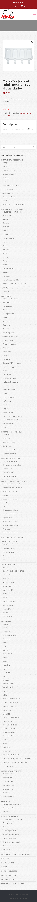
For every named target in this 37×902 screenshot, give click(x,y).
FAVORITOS (5, 859)
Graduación (6, 302)
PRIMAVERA (7, 609)
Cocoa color (7, 639)
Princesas (6, 355)
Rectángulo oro (8, 789)
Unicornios (6, 325)
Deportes (6, 329)
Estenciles (6, 291)
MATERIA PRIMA (6, 621)
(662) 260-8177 (19, 2)
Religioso (6, 227)
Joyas (4, 246)
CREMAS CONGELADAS (10, 703)
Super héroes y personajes (12, 367)
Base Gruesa (7, 793)
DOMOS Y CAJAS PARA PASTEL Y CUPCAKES (15, 854)
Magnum (22, 113)
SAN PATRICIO (7, 617)
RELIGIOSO (6, 579)
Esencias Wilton (8, 473)
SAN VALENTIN (8, 575)
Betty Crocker (7, 654)
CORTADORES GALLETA (11, 299)
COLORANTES (7, 722)
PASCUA (5, 594)
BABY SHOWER (8, 590)
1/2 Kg (5, 695)
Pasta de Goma (8, 766)
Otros (5, 643)
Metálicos (6, 812)
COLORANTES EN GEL (10, 725)
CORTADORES (6, 296)
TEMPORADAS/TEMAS (8, 565)
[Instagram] (15, 7)
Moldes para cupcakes (10, 521)
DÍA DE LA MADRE (9, 601)
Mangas (5, 163)
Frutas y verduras (8, 314)
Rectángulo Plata (8, 785)
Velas (4, 560)
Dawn (5, 661)
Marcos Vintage (8, 306)
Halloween (6, 223)
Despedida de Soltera (10, 336)
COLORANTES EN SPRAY (11, 755)
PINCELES (6, 288)
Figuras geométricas (9, 378)
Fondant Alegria (8, 687)
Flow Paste (6, 747)
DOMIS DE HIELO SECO (9, 871)
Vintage (5, 234)
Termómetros (7, 823)
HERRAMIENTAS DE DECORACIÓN (12, 160)
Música (5, 371)
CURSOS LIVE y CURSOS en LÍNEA (12, 884)
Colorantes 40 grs (9, 728)
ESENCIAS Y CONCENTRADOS (11, 458)
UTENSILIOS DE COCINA (9, 816)
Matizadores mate (9, 442)
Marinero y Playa (8, 333)
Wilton (5, 743)
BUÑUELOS (7, 850)
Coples (5, 182)
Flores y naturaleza (9, 390)
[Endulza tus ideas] (9, 14)
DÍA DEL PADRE (8, 605)
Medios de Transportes (10, 382)
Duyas (5, 166)
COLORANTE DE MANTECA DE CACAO (15, 762)
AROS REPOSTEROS (7, 879)
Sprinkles (6, 435)
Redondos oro (7, 778)
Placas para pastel (9, 548)
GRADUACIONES (8, 582)
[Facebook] (12, 7)
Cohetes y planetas (9, 340)
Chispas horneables (9, 635)
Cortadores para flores (10, 420)
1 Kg (4, 691)
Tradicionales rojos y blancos (12, 804)
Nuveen (5, 627)
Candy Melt (6, 631)
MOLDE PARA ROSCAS (10, 499)
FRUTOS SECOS (8, 710)
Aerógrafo (6, 193)
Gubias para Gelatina (10, 197)
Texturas (6, 178)
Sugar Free (6, 669)
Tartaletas (6, 529)
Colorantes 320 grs (9, 732)
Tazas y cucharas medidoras (12, 819)
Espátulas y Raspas (9, 170)
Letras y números (9, 269)
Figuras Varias (7, 518)
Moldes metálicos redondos (12, 484)
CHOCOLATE (7, 624)
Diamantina (7, 438)
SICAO (5, 646)
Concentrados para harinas (12, 465)
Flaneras (5, 495)
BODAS (5, 598)
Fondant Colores (8, 684)
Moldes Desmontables (10, 533)
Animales (6, 386)
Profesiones (7, 401)
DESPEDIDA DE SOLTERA (11, 586)
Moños (5, 253)
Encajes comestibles (9, 454)
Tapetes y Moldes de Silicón (12, 514)
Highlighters (7, 446)
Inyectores (6, 276)
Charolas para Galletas (10, 510)
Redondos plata (8, 774)
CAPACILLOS (5, 801)
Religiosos (6, 348)
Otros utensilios (8, 846)
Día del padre (7, 310)
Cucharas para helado (10, 831)
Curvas (5, 502)
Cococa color (7, 751)
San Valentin (7, 374)
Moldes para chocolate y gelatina (14, 204)
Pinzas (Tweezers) (9, 189)
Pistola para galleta (9, 838)
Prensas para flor (8, 238)
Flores (5, 231)
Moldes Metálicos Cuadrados (12, 488)
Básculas (6, 827)
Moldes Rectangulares (10, 525)
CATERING (4, 867)
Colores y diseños (9, 808)
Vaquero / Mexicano (9, 344)
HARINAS (6, 650)
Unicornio (6, 250)
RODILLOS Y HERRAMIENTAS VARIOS (15, 284)
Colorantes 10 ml (8, 736)
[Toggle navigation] (34, 14)
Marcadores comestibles (11, 280)
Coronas (5, 257)
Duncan (5, 657)
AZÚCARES (6, 714)
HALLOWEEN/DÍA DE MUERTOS (13, 571)
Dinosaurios (7, 352)
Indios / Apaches (8, 397)
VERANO (5, 613)
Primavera (6, 359)
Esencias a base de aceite (11, 461)
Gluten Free (7, 673)
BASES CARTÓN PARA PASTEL (11, 771)
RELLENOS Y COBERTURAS (12, 699)
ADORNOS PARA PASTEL (9, 542)
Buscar (32, 147)
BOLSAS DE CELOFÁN (8, 875)
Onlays (5, 265)
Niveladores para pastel (11, 185)
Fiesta (5, 317)
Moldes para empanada (11, 834)
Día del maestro (8, 412)
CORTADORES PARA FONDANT (13, 416)
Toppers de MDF (8, 552)
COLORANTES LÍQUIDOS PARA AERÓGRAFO (17, 759)
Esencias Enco (7, 469)
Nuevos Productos (7, 863)
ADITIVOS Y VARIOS (9, 706)
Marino (5, 242)
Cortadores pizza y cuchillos (12, 842)
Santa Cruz (6, 665)
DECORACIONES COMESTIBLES (11, 432)
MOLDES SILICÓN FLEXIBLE (12, 212)
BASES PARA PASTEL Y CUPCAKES (12, 538)
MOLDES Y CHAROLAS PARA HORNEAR (14, 481)
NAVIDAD (6, 567)
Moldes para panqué (10, 491)
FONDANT (6, 680)
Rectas (5, 506)
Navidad (5, 219)
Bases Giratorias (8, 174)
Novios (5, 545)
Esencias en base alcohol (11, 476)
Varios (5, 201)
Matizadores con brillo (10, 450)
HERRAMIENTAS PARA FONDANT (12, 209)
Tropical (5, 409)
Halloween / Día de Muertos (12, 363)
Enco (4, 740)
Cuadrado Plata (8, 781)
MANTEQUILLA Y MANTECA (12, 718)
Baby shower (7, 215)
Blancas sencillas (8, 797)
